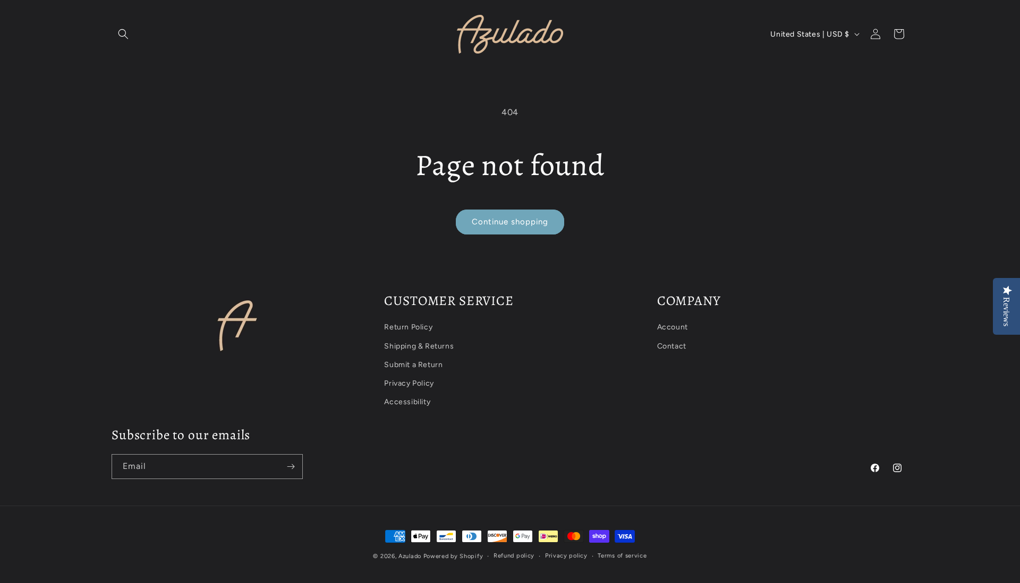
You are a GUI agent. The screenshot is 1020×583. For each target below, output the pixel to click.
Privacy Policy (409, 383)
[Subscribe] (290, 466)
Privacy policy (566, 555)
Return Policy (408, 327)
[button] (123, 34)
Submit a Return (413, 364)
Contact (671, 346)
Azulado (409, 556)
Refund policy (514, 555)
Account (672, 327)
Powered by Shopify (453, 556)
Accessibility (407, 401)
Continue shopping (510, 222)
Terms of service (622, 555)
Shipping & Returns (419, 346)
